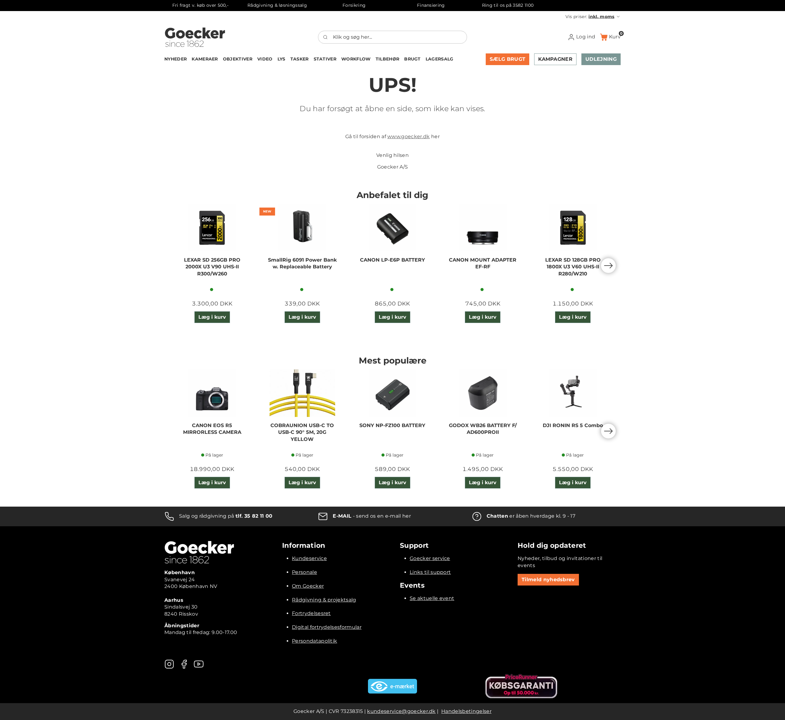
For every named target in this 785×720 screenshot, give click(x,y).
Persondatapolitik (314, 641)
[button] (593, 16)
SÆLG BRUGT (507, 59)
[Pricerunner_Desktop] (521, 686)
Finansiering (431, 5)
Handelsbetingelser (466, 711)
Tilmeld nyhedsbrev (548, 579)
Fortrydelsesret (311, 613)
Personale (304, 572)
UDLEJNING (601, 59)
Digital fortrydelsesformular (327, 627)
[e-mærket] (392, 686)
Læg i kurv (212, 317)
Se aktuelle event (432, 598)
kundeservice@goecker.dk (401, 711)
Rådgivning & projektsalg (324, 600)
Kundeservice (309, 558)
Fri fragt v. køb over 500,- (200, 5)
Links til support (430, 572)
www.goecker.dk (408, 136)
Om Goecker (308, 586)
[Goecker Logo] (195, 37)
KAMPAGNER (555, 59)
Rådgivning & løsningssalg (277, 5)
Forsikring (354, 5)
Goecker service (430, 558)
